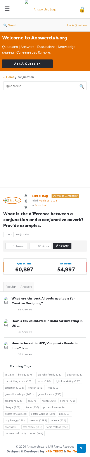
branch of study (50, 374)
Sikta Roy (40, 196)
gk (32, 400)
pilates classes (54, 407)
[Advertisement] (45, 137)
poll (64, 413)
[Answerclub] (44, 9)
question (38, 420)
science (58, 420)
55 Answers (25, 309)
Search (12, 25)
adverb (8, 234)
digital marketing (68, 381)
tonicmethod (15, 433)
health (49, 400)
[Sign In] (82, 9)
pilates (32, 407)
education (14, 387)
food (53, 387)
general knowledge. (19, 394)
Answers (26, 286)
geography (14, 400)
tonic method (57, 426)
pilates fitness (16, 413)
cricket (44, 381)
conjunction (22, 234)
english (35, 387)
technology (32, 426)
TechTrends (75, 451)
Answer (62, 245)
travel (36, 433)
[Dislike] (25, 207)
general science (49, 394)
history (67, 400)
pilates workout (43, 413)
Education (40, 205)
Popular (11, 286)
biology (25, 374)
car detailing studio (19, 381)
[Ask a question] (81, 448)
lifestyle (12, 407)
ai (9, 374)
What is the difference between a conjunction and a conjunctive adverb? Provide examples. (44, 219)
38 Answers (25, 354)
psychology (15, 420)
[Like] (25, 194)
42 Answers (25, 331)
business (75, 374)
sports (12, 426)
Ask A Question (77, 25)
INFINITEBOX (54, 451)
